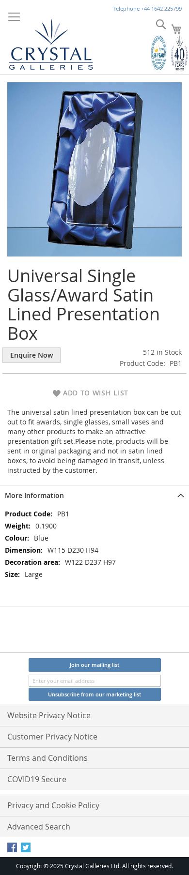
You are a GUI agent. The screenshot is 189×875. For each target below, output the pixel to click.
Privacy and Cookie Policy (53, 805)
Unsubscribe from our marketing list (94, 694)
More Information (34, 495)
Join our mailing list (94, 664)
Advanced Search (38, 826)
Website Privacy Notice (49, 715)
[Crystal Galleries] (50, 42)
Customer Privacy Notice (52, 736)
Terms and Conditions (47, 758)
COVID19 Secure (36, 779)
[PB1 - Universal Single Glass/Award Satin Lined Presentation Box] (94, 168)
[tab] (94, 494)
